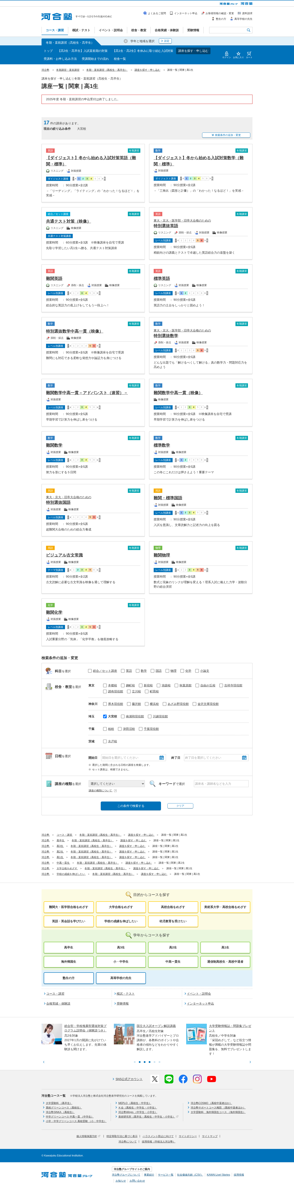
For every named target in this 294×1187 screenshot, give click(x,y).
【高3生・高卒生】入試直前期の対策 (83, 50)
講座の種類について (101, 790)
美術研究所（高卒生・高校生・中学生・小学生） (146, 1116)
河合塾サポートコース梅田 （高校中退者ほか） (218, 1107)
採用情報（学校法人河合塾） (158, 1141)
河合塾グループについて (126, 1174)
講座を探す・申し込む (193, 50)
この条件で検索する (130, 806)
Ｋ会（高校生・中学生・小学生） (137, 1107)
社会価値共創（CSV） (190, 1174)
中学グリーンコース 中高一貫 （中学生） (70, 1116)
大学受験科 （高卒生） (59, 1103)
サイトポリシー (188, 1136)
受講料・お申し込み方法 (60, 58)
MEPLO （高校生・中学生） (134, 1103)
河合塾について (128, 1141)
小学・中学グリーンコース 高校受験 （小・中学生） (76, 1121)
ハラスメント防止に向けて (158, 1136)
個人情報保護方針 (86, 1136)
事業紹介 (149, 1174)
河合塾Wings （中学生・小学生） (137, 1112)
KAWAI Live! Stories (218, 1174)
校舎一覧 (120, 58)
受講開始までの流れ (95, 58)
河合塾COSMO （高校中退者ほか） (211, 1103)
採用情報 (239, 1174)
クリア (180, 805)
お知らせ (121, 1180)
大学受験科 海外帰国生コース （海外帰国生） (218, 1112)
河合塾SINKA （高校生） (60, 1112)
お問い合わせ (137, 1180)
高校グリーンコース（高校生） (64, 1107)
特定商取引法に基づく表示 (122, 1136)
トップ (48, 50)
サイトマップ (210, 1136)
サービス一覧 (165, 1174)
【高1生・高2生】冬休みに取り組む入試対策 (143, 50)
